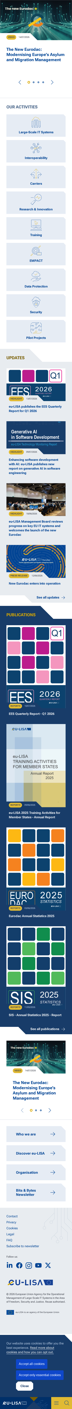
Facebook (19, 1265)
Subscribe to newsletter (22, 1246)
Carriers (36, 183)
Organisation (27, 1172)
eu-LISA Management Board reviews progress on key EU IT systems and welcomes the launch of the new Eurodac (36, 528)
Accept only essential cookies (40, 1375)
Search (67, 1403)
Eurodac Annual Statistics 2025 (31, 916)
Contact (12, 1216)
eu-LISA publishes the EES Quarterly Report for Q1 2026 (35, 409)
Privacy (11, 1222)
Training (36, 235)
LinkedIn (9, 1265)
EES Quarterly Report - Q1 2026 (31, 714)
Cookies (12, 1228)
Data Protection (36, 286)
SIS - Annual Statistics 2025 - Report (35, 1015)
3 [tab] (38, 82)
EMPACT (36, 261)
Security (36, 312)
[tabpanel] (36, 34)
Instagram (29, 1265)
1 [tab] (28, 82)
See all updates (48, 597)
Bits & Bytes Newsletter (26, 1192)
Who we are (26, 1134)
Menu (56, 1403)
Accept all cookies (32, 1364)
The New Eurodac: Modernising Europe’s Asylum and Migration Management (35, 54)
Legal (10, 1234)
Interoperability (36, 158)
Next (52, 82)
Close (24, 1386)
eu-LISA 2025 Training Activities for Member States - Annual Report (34, 815)
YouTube (38, 1265)
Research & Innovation (36, 209)
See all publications (44, 1029)
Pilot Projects (36, 338)
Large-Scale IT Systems (36, 132)
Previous (20, 82)
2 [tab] (33, 82)
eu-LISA (17, 1403)
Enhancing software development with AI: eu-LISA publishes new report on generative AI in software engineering (34, 466)
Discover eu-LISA (30, 1153)
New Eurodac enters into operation (34, 583)
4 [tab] (43, 82)
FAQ (9, 1240)
